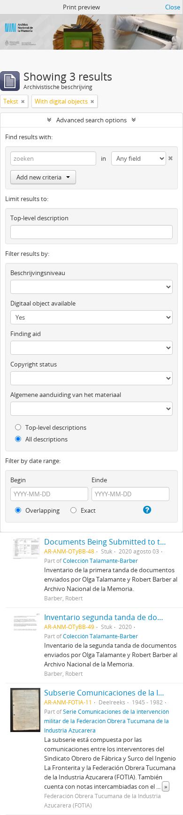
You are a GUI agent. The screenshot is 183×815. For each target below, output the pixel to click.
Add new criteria (38, 177)
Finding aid (25, 333)
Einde (99, 480)
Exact (87, 510)
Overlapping (42, 510)
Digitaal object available (43, 303)
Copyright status (33, 364)
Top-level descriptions (55, 427)
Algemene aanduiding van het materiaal (65, 394)
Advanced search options (91, 120)
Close (172, 7)
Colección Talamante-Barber (100, 560)
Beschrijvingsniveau (37, 273)
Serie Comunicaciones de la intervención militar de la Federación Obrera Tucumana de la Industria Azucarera (106, 721)
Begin (18, 480)
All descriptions (46, 439)
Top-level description (39, 218)
